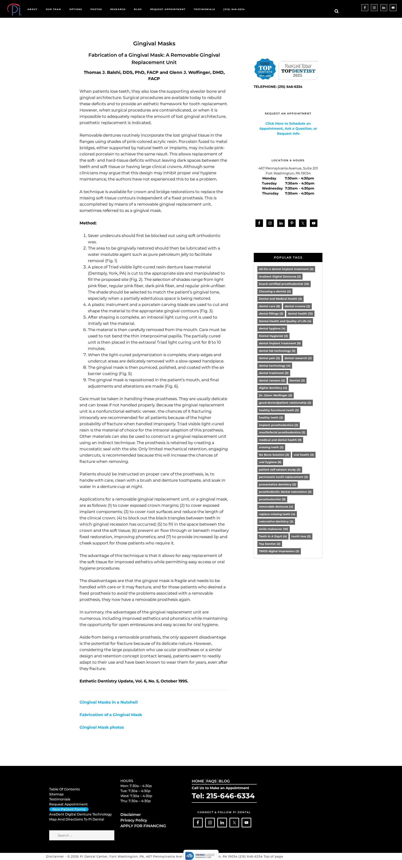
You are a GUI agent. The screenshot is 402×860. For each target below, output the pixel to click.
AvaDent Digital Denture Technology (80, 814)
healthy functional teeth (279, 410)
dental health (300, 313)
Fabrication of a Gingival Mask (111, 714)
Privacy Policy (133, 820)
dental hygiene (272, 328)
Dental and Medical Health (280, 298)
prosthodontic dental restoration (285, 491)
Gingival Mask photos (102, 727)
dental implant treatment (280, 343)
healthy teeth (271, 417)
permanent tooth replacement (283, 477)
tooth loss (301, 536)
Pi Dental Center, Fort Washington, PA (112, 856)
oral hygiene (270, 462)
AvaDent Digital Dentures (280, 276)
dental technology (274, 365)
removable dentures (276, 506)
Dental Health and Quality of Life (285, 321)
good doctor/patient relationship (285, 402)
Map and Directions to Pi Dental (76, 819)
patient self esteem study (279, 469)
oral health (304, 454)
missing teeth (271, 447)
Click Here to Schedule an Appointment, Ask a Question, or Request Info (288, 129)
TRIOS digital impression (279, 551)
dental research (298, 358)
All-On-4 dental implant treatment (286, 269)
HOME (198, 781)
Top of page (273, 856)
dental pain (269, 358)
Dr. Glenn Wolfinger (275, 395)
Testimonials (59, 799)
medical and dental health (280, 440)
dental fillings (271, 313)
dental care (269, 306)
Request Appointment (68, 804)
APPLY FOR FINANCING (143, 826)
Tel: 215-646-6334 (223, 795)
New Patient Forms (68, 809)
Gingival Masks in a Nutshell (109, 702)
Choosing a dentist (275, 291)
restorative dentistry (276, 521)
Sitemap (56, 794)
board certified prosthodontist (284, 283)
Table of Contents (64, 789)
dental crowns (297, 306)
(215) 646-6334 (251, 856)
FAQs (211, 781)
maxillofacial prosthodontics (282, 432)
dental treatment (274, 373)
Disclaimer (130, 814)
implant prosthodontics (278, 425)
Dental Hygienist (273, 336)
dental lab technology (277, 350)
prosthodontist (272, 499)
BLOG (224, 781)
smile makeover (273, 529)
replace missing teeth (277, 514)
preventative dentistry (277, 484)
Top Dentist (269, 543)
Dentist (297, 380)
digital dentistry (273, 387)
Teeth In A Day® (273, 536)
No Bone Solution (274, 454)
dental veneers (272, 380)
